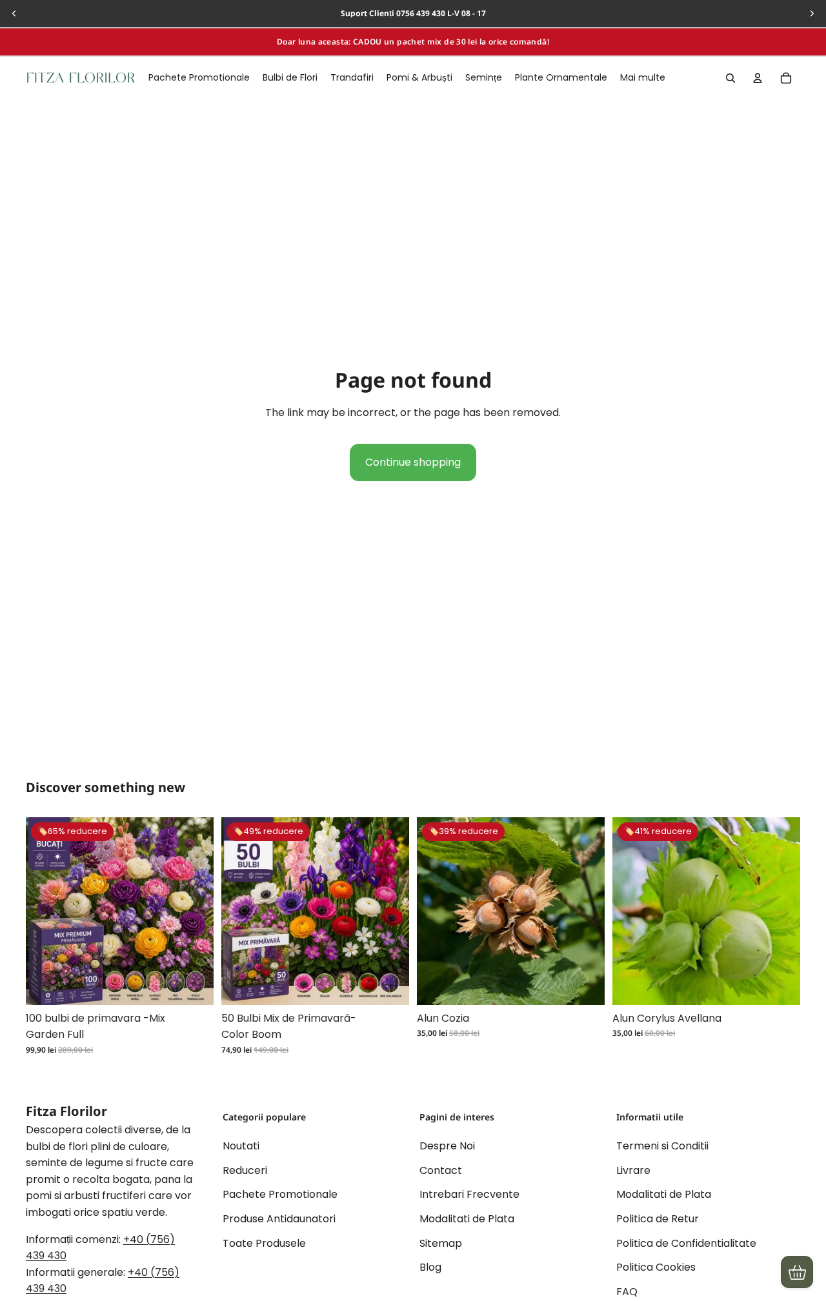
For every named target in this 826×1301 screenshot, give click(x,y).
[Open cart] (797, 1272)
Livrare (633, 1170)
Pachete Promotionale (280, 1194)
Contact (440, 1170)
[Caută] (730, 78)
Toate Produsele (264, 1243)
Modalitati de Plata (466, 1218)
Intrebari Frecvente (469, 1194)
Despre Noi (447, 1146)
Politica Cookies (656, 1267)
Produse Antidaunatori (279, 1218)
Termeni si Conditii (662, 1146)
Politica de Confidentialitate (686, 1243)
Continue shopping (413, 462)
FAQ (627, 1291)
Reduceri (245, 1170)
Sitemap (440, 1243)
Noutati (241, 1146)
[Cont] (757, 78)
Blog (430, 1267)
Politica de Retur (657, 1218)
